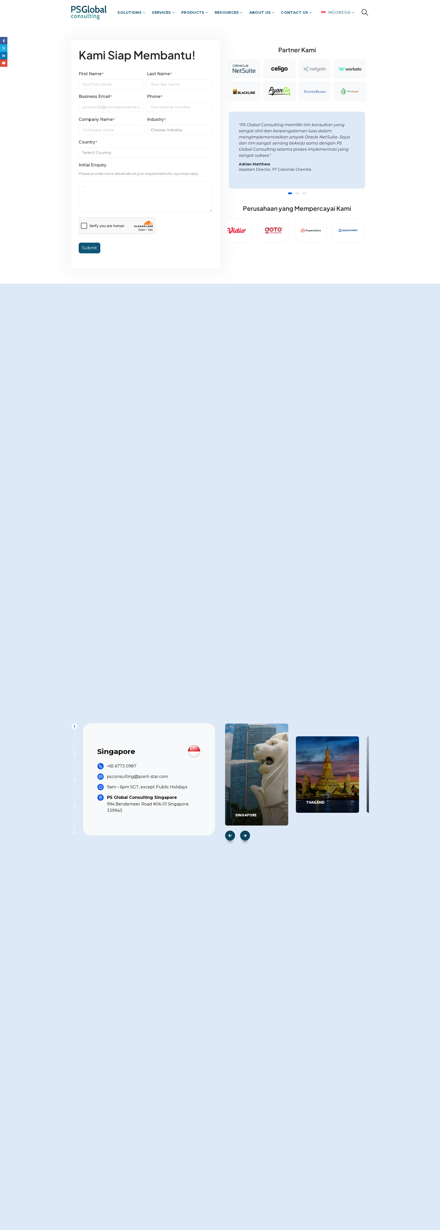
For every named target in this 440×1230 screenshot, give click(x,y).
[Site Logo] (89, 12)
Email (3, 63)
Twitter (3, 48)
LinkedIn (3, 55)
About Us (260, 12)
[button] (365, 12)
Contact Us (294, 12)
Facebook (3, 40)
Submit (89, 247)
